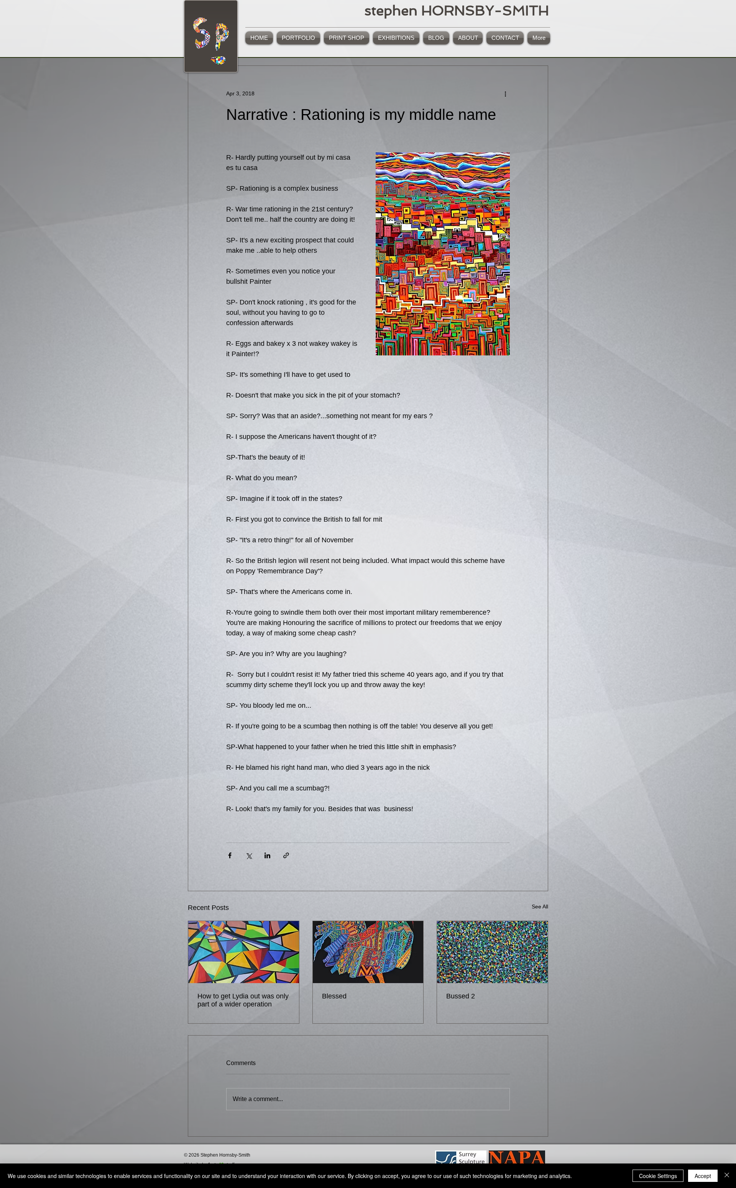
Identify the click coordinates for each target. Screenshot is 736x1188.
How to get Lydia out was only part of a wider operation (243, 1000)
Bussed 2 (460, 996)
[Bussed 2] (492, 952)
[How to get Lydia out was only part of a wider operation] (243, 952)
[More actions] (505, 93)
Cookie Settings (658, 1176)
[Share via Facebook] (229, 855)
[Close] (726, 1176)
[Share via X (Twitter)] (248, 855)
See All (540, 906)
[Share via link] (286, 855)
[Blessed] (368, 952)
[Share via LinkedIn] (267, 855)
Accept (703, 1176)
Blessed (334, 996)
